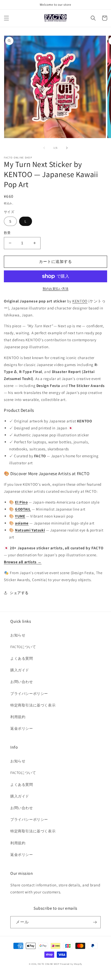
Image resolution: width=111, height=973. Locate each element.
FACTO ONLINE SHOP (49, 963)
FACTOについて (23, 646)
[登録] (94, 922)
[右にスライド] (67, 148)
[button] (6, 18)
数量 (7, 233)
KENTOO (80, 301)
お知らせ (17, 635)
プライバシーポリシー (29, 693)
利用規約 (17, 716)
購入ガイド (19, 670)
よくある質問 (21, 658)
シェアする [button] (19, 592)
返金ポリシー (21, 728)
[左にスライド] (44, 148)
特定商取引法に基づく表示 (33, 705)
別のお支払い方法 (55, 289)
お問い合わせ (21, 681)
